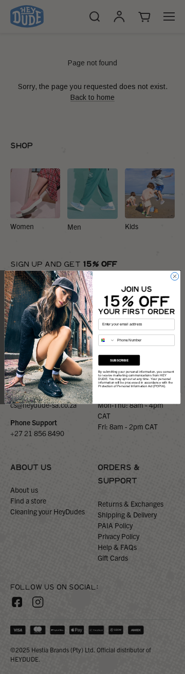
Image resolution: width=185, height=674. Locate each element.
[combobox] (107, 340)
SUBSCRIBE (119, 360)
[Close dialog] (174, 276)
